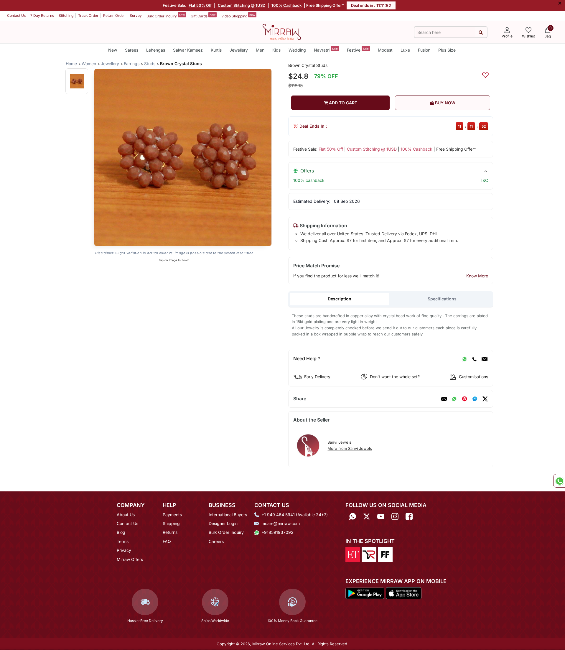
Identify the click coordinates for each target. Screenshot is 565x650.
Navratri (326, 49)
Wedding (297, 49)
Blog (121, 532)
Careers (216, 541)
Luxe (405, 49)
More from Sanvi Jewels (349, 448)
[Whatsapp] (352, 516)
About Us (126, 514)
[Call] (474, 359)
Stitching (66, 15)
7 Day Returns (42, 15)
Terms (123, 541)
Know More (477, 275)
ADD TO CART (342, 102)
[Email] (484, 359)
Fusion (424, 49)
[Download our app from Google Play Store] (364, 593)
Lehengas (155, 49)
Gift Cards (203, 15)
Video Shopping (238, 15)
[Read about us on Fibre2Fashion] (385, 554)
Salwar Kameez (188, 49)
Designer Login (223, 523)
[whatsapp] (454, 399)
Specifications (442, 298)
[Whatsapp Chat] (559, 481)
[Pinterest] (464, 399)
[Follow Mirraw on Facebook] (409, 516)
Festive (358, 49)
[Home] (282, 31)
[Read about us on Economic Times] (352, 554)
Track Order (88, 15)
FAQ (167, 541)
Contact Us (16, 15)
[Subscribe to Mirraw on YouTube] (380, 516)
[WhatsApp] (464, 359)
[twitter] (485, 399)
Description (339, 298)
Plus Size (447, 49)
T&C (484, 180)
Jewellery (239, 49)
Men (260, 49)
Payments (172, 514)
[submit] (481, 32)
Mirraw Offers (130, 559)
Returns (170, 532)
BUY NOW (444, 102)
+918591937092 (277, 532)
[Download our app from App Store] (403, 593)
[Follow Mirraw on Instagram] (394, 516)
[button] (77, 81)
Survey (136, 15)
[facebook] (475, 399)
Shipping (171, 523)
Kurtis (216, 49)
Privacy (124, 550)
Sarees (131, 49)
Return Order (114, 15)
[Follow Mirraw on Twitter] (366, 516)
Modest (385, 49)
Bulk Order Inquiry (165, 15)
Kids (276, 49)
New (112, 49)
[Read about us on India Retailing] (369, 554)
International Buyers (228, 514)
